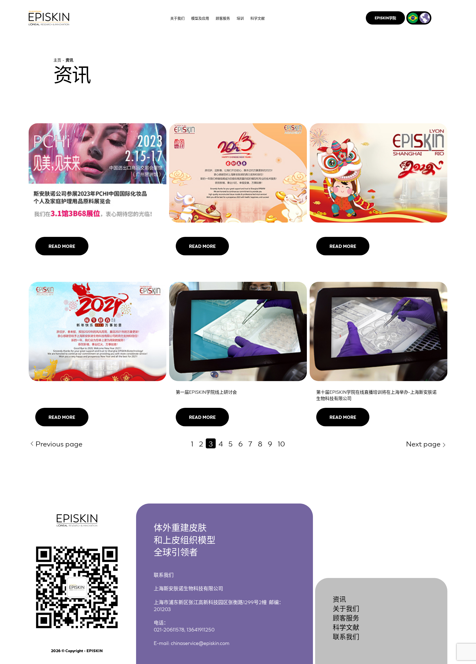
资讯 (339, 599)
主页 (57, 59)
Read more (61, 246)
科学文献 (346, 627)
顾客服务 (346, 617)
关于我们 (346, 608)
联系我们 (346, 636)
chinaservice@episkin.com (200, 642)
